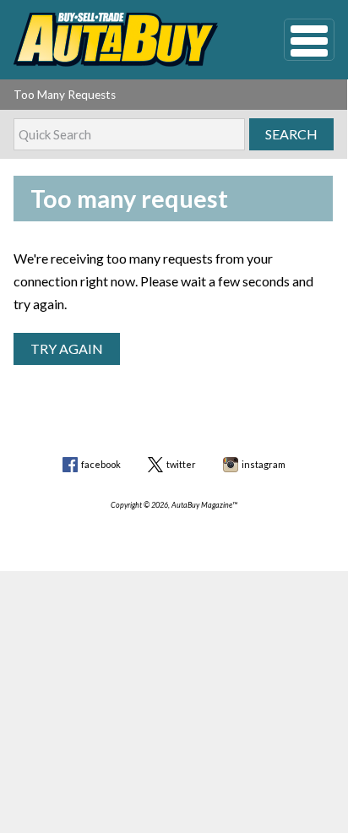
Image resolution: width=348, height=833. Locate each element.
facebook (101, 464)
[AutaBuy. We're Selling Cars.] (123, 40)
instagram (263, 464)
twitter (181, 464)
